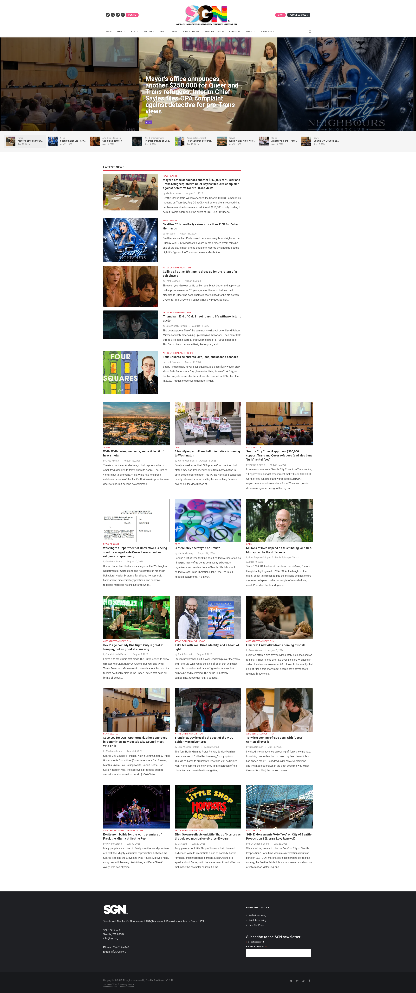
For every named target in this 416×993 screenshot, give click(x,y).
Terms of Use (110, 984)
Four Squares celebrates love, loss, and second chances (200, 357)
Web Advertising (257, 915)
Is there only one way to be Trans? (197, 548)
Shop (280, 15)
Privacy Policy (127, 984)
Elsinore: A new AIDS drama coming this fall (275, 645)
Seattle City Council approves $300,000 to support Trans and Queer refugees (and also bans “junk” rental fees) (279, 455)
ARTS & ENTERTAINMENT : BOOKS (178, 353)
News (148, 122)
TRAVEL (106, 447)
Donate (132, 15)
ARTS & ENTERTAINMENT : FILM (177, 268)
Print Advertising (257, 920)
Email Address (256, 946)
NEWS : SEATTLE (170, 176)
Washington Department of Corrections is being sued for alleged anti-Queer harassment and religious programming (135, 552)
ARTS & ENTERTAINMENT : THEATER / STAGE (123, 830)
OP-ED (177, 447)
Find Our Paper (257, 925)
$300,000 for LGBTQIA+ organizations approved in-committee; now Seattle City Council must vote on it (135, 741)
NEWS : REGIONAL (111, 544)
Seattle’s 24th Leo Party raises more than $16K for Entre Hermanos (189, 105)
